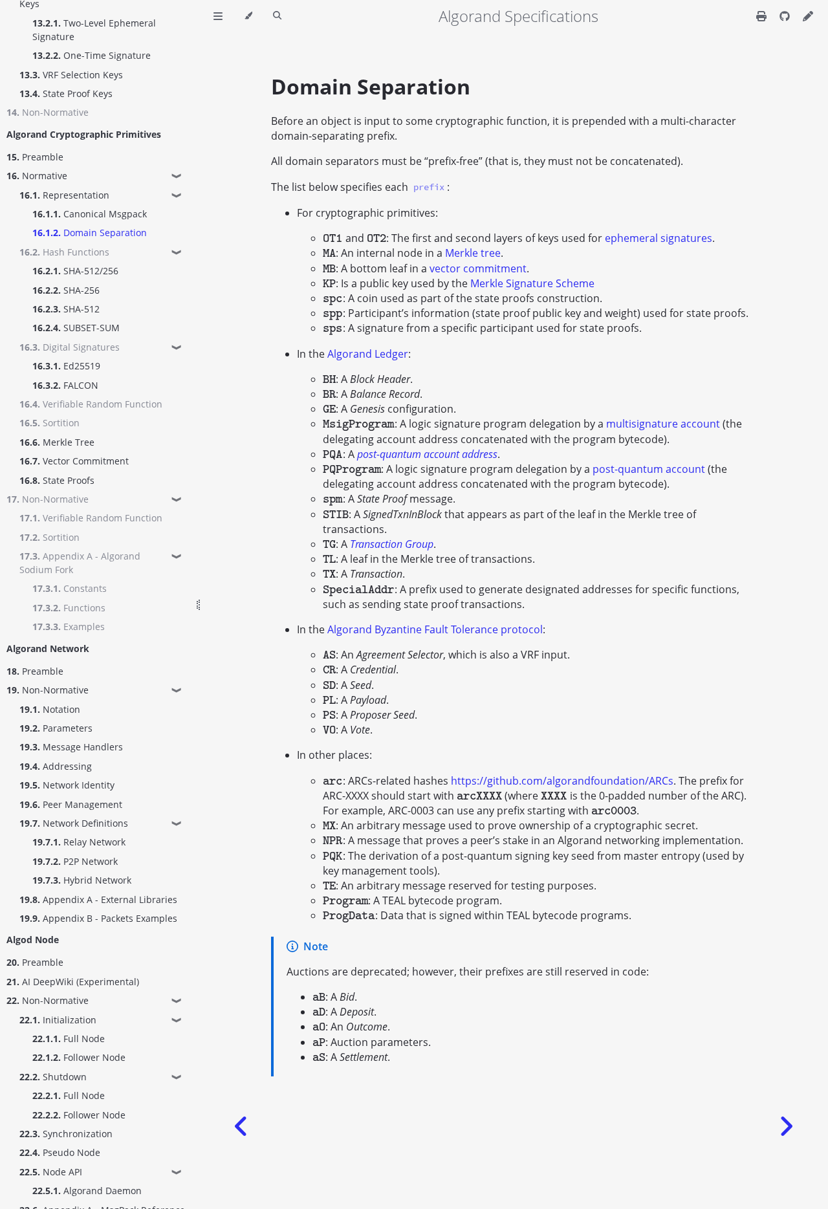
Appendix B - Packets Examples (98, 918)
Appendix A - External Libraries (98, 899)
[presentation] (333, 238)
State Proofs (56, 480)
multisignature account (663, 424)
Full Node (68, 1038)
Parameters (56, 728)
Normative (36, 175)
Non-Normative (47, 690)
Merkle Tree (56, 442)
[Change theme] (248, 16)
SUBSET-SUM (76, 327)
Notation (49, 709)
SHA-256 (66, 290)
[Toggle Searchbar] (277, 16)
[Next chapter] (786, 1126)
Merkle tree (473, 253)
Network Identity (66, 785)
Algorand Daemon (87, 1190)
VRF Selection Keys (71, 75)
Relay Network (78, 842)
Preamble (34, 157)
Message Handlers (71, 747)
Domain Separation (89, 232)
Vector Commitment (74, 461)
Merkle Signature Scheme (532, 283)
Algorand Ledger (367, 354)
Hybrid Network (81, 880)
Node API (50, 1172)
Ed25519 (66, 366)
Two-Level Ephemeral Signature (94, 30)
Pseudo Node (59, 1152)
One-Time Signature (91, 55)
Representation (64, 195)
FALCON (65, 385)
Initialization (57, 1020)
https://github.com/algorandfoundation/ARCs (562, 781)
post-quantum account (649, 469)
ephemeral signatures (658, 238)
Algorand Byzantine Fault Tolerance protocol (435, 629)
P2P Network (75, 861)
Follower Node (78, 1057)
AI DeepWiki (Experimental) (72, 981)
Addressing (55, 766)
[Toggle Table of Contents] (218, 16)
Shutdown (53, 1077)
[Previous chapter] (241, 1126)
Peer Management (70, 804)
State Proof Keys (66, 93)
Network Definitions (73, 823)
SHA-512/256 (75, 271)
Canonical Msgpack (89, 214)
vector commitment (478, 268)
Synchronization (66, 1133)
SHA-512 (66, 309)
